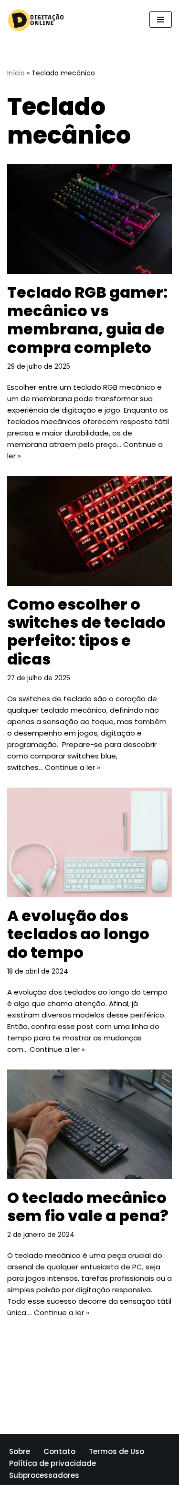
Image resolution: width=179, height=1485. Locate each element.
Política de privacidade (52, 1463)
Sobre (19, 1451)
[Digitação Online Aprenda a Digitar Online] (35, 19)
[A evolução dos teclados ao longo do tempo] (89, 842)
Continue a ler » (72, 767)
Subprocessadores (44, 1475)
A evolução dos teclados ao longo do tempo (78, 934)
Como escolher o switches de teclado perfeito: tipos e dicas (86, 631)
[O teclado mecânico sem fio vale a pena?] (89, 1124)
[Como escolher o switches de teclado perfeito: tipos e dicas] (89, 531)
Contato (59, 1451)
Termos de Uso (116, 1451)
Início (16, 73)
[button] (160, 19)
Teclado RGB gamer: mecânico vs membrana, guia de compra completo (87, 319)
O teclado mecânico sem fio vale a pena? (87, 1206)
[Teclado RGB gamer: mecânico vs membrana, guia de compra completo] (89, 219)
